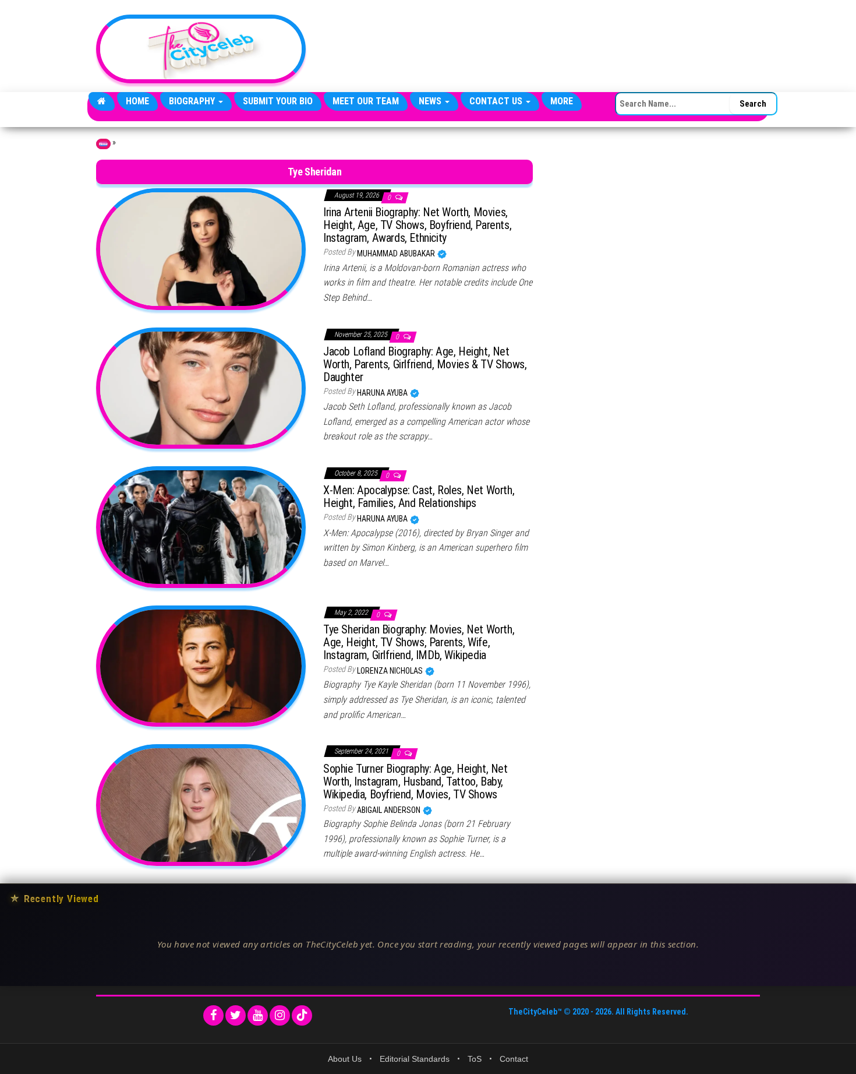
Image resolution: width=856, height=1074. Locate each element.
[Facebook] (213, 1015)
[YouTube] (257, 1015)
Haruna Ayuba (383, 392)
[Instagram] (280, 1015)
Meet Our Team (366, 101)
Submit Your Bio (278, 101)
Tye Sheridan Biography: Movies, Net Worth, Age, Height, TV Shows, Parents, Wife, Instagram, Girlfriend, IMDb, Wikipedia (418, 642)
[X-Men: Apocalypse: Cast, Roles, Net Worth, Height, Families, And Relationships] (201, 526)
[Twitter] (235, 1015)
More (561, 101)
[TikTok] (302, 1015)
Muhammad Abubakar (397, 253)
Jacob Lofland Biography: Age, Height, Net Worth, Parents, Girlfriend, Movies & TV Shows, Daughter (425, 364)
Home (137, 101)
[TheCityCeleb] (102, 101)
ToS (475, 1059)
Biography (193, 101)
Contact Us (497, 101)
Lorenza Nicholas (391, 670)
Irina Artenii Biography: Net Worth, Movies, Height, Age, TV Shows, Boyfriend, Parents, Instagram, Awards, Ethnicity (417, 225)
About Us (345, 1059)
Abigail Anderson (389, 810)
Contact (514, 1059)
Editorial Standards (415, 1059)
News (431, 101)
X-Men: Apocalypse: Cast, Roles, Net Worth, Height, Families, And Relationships (418, 496)
